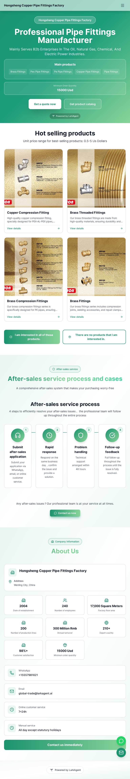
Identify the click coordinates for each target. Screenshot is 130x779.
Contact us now (67, 513)
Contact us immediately (65, 745)
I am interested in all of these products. (34, 337)
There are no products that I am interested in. (96, 337)
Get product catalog (83, 104)
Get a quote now (45, 104)
